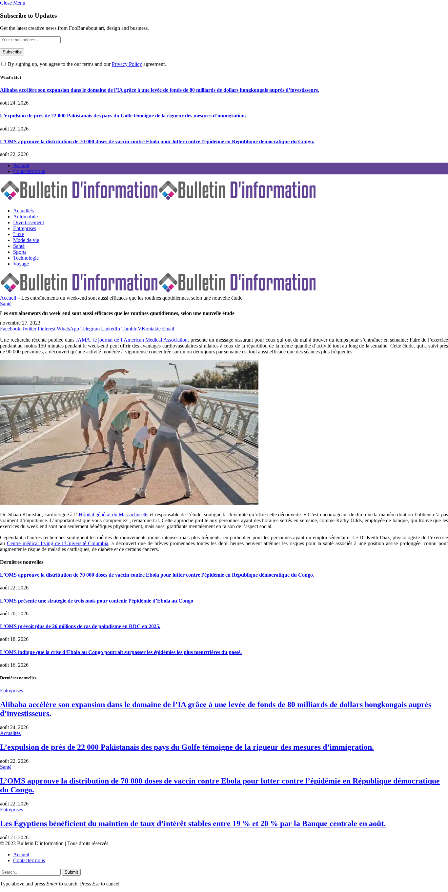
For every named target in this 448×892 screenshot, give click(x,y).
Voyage (21, 264)
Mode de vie (26, 240)
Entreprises (24, 228)
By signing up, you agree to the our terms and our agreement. (86, 64)
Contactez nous (29, 171)
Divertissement (28, 222)
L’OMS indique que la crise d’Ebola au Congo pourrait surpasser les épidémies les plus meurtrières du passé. (121, 652)
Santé (19, 246)
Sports (19, 252)
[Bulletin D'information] (158, 199)
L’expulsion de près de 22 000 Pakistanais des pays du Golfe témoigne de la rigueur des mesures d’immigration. (123, 115)
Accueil (21, 165)
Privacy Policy (127, 64)
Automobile (25, 216)
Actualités (23, 210)
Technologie (26, 258)
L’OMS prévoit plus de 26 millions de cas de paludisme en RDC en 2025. (80, 626)
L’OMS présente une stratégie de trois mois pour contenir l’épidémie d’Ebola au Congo (96, 601)
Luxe (18, 234)
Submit (71, 872)
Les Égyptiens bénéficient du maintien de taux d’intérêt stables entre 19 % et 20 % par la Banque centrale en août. (193, 823)
